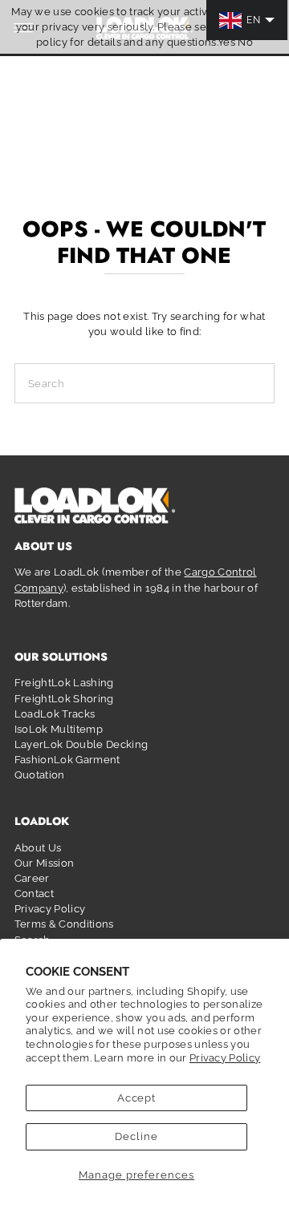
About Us (38, 848)
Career (32, 878)
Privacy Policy (224, 1058)
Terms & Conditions (64, 924)
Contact (34, 894)
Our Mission (44, 863)
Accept (137, 1098)
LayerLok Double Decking (81, 744)
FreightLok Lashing (64, 683)
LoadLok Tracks (54, 714)
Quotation (39, 775)
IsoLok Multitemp (58, 729)
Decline (136, 1136)
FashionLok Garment (67, 760)
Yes (226, 42)
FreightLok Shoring (64, 699)
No (245, 42)
